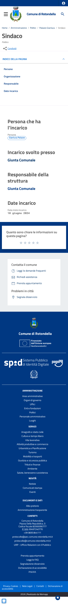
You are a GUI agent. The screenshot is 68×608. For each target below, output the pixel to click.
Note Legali (27, 586)
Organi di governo (32, 400)
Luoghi (32, 420)
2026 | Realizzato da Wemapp (34, 594)
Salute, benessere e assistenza (32, 472)
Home (4, 28)
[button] (63, 3)
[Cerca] (62, 14)
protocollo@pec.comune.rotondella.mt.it (32, 536)
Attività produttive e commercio (32, 444)
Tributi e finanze (32, 464)
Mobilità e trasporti (32, 456)
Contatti (32, 516)
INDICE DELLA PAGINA (15, 59)
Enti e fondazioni (32, 408)
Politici (33, 28)
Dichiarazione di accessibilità (32, 568)
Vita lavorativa (32, 440)
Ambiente (32, 468)
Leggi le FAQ (32, 560)
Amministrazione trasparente (32, 510)
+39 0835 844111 (32, 532)
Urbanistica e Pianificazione (32, 448)
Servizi (32, 426)
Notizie (32, 484)
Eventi (32, 492)
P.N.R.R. (32, 572)
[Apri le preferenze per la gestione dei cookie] (5, 602)
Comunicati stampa (32, 488)
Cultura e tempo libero (32, 436)
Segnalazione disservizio (32, 564)
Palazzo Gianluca (47, 28)
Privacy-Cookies (10, 586)
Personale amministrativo (32, 416)
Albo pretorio (32, 506)
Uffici (32, 404)
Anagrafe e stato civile (32, 432)
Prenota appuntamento (32, 555)
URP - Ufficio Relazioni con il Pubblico (32, 545)
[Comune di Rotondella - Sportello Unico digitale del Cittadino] (16, 14)
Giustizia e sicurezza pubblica (32, 460)
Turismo (32, 452)
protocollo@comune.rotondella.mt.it (32, 541)
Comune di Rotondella (41, 14)
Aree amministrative (32, 396)
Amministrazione (19, 28)
